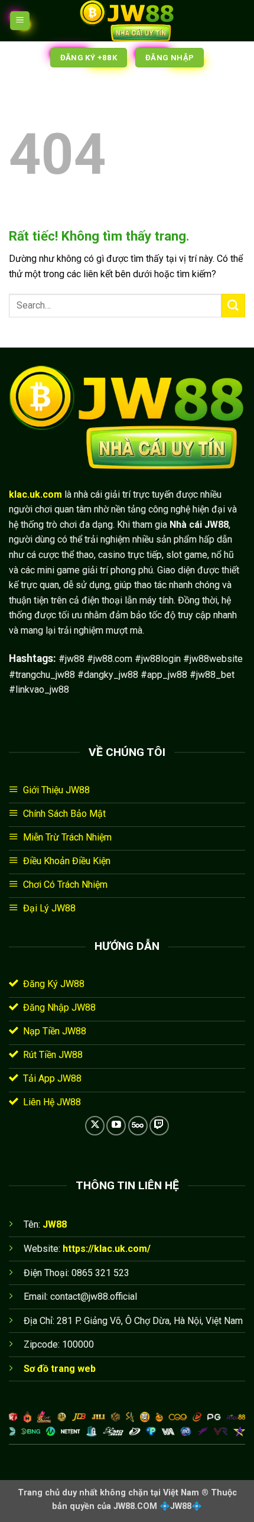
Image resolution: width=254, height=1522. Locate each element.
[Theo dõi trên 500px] (138, 1125)
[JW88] (127, 20)
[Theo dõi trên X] (95, 1125)
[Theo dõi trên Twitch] (159, 1125)
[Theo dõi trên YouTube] (116, 1125)
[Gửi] (233, 305)
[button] (20, 21)
